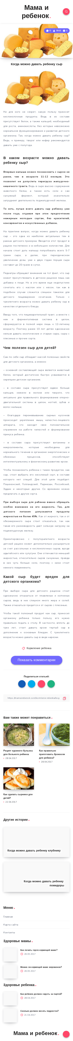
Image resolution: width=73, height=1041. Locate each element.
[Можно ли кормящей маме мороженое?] (10, 972)
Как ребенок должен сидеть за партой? (41, 994)
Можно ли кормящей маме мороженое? (41, 967)
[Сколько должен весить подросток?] (10, 1015)
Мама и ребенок (35, 12)
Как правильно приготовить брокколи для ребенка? (52, 754)
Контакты (9, 932)
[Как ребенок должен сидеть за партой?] (10, 998)
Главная (8, 916)
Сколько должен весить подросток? (39, 1011)
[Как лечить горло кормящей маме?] (10, 955)
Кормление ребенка (39, 648)
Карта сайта (10, 924)
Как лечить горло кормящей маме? (38, 950)
